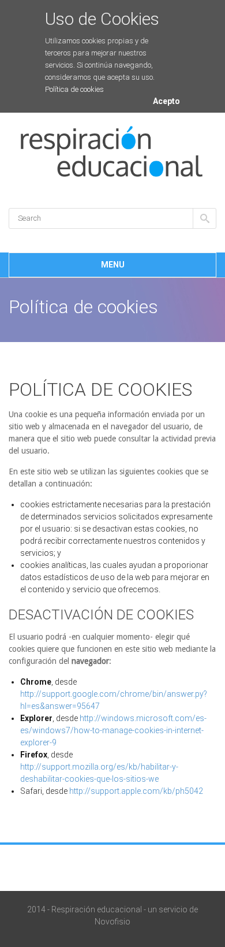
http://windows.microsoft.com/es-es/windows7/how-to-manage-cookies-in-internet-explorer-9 (113, 730)
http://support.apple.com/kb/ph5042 (136, 791)
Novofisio (112, 921)
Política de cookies (74, 89)
